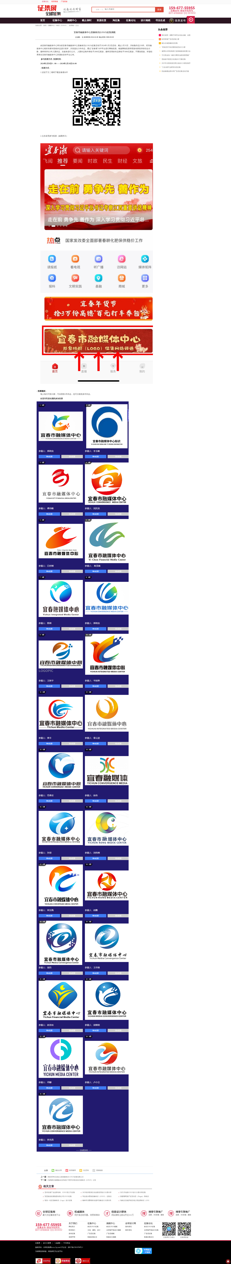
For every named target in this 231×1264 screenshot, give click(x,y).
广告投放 (64, 1)
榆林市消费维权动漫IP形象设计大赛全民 (96, 1200)
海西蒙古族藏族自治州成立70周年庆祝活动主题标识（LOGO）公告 (72, 1180)
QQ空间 (86, 1170)
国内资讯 (128, 1227)
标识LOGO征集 (93, 1227)
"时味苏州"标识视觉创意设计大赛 (173, 47)
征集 (97, 9)
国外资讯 (128, 1230)
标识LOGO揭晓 (111, 1227)
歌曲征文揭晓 (111, 1237)
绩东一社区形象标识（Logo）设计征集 (58, 1200)
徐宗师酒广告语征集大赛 (170, 39)
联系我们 (72, 1230)
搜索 (159, 9)
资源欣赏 (101, 20)
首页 (42, 20)
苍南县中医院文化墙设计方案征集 (174, 59)
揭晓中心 (72, 20)
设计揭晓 (145, 20)
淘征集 (116, 20)
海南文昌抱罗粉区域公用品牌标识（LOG (134, 1200)
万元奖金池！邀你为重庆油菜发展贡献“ (176, 55)
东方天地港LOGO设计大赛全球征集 (133, 1192)
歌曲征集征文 (92, 1237)
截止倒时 (87, 20)
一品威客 (57, 1243)
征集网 (37, 1243)
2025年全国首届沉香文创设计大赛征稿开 (176, 63)
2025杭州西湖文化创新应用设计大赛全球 (96, 1192)
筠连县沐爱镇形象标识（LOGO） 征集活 (96, 1196)
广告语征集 (92, 1233)
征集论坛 (45, 1)
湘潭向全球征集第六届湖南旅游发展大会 (176, 51)
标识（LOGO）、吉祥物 (65, 25)
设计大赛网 (47, 1243)
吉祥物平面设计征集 (151, 1230)
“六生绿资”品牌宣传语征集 (171, 67)
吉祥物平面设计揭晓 (113, 1230)
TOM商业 (66, 1243)
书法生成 (160, 20)
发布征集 (72, 1233)
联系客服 (54, 1)
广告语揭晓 (110, 1233)
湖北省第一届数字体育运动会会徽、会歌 (176, 35)
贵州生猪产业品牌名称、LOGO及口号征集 (60, 1192)
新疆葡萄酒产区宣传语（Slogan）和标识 (134, 1196)
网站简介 (72, 1227)
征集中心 (57, 20)
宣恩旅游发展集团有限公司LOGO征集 (58, 1196)
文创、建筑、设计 (94, 1230)
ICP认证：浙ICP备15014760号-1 (72, 1247)
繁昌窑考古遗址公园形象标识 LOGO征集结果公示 (66, 1177)
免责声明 (72, 1237)
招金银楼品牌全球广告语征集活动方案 (175, 71)
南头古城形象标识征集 (170, 43)
